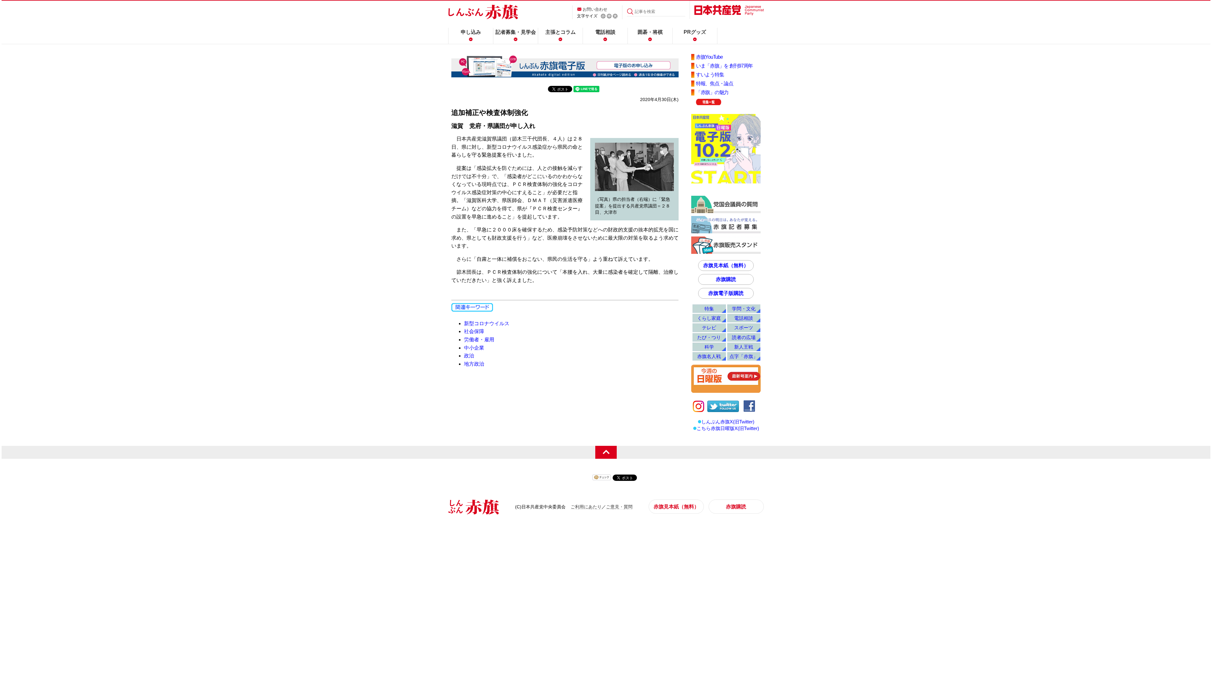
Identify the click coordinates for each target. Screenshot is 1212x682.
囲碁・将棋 (650, 32)
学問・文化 (744, 308)
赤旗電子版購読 (726, 293)
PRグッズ (695, 32)
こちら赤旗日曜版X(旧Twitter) (728, 428)
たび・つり (709, 337)
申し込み (471, 32)
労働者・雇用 (479, 339)
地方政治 (474, 364)
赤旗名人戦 (709, 356)
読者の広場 (744, 337)
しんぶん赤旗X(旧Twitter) (727, 421)
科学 (709, 347)
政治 (469, 355)
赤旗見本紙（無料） (726, 265)
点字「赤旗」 (743, 356)
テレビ (709, 327)
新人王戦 (743, 347)
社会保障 (474, 331)
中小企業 (474, 347)
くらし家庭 (709, 318)
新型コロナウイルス (486, 323)
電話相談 (605, 32)
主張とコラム (560, 32)
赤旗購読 (726, 279)
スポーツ (743, 327)
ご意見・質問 (619, 506)
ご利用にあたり (586, 506)
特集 (709, 308)
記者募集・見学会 (516, 32)
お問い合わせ (595, 9)
